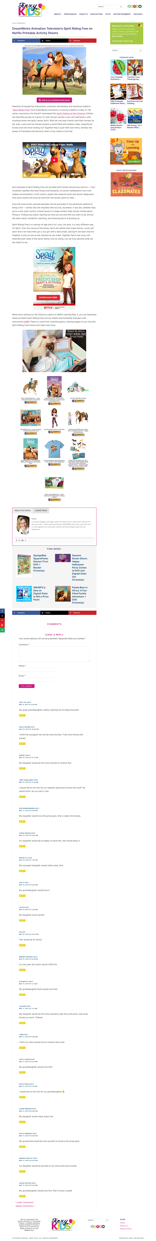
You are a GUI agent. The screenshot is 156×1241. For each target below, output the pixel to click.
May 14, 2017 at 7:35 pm (28, 860)
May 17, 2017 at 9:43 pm (28, 1185)
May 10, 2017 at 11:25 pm (28, 782)
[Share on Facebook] (2, 611)
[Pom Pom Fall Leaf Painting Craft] (135, 92)
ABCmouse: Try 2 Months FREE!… (134, 126)
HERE (26, 321)
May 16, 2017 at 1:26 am (28, 909)
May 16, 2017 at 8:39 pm (28, 959)
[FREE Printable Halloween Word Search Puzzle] (118, 92)
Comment (24, 644)
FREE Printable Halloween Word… (118, 102)
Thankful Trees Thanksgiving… (133, 78)
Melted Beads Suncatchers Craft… (116, 127)
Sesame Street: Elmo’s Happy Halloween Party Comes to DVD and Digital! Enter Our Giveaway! (79, 567)
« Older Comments (24, 1202)
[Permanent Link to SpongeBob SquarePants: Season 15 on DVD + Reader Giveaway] (24, 576)
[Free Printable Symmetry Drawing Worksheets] (118, 67)
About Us (124, 1226)
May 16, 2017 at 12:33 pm (29, 934)
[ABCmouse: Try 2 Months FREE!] (135, 116)
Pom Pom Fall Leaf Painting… (135, 102)
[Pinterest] (22, 541)
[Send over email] (2, 630)
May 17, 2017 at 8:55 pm (28, 1136)
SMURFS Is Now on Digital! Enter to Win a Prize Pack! (41, 593)
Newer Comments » (25, 1206)
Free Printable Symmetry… (116, 78)
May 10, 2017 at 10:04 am (29, 729)
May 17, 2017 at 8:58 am (28, 1037)
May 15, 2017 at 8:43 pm (28, 885)
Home (14, 23)
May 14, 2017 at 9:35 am (28, 835)
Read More (117, 36)
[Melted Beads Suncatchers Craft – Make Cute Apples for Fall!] (118, 116)
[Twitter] (25, 541)
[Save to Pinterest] (2, 620)
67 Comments (80, 37)
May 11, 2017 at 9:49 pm (28, 810)
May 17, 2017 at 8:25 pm (28, 1111)
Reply (22, 715)
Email (22, 676)
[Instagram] (19, 541)
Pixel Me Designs (136, 1238)
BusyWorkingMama (27, 808)
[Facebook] (17, 541)
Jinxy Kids (32, 10)
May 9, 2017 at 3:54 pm (28, 704)
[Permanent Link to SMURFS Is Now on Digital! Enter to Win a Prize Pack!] (24, 600)
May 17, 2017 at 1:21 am (28, 1008)
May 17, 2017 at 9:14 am (28, 1061)
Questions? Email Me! (122, 41)
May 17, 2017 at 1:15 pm (28, 1086)
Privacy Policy (125, 1229)
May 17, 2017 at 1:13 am (28, 984)
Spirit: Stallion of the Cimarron (71, 113)
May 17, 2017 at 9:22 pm (28, 1160)
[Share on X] (2, 615)
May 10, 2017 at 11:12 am (28, 757)
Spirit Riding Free (21, 110)
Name (22, 666)
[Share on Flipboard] (2, 625)
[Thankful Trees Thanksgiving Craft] (135, 67)
